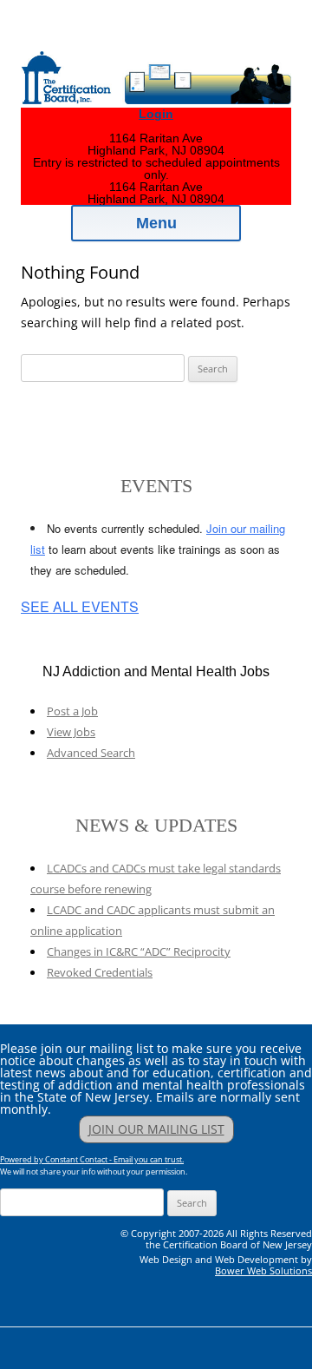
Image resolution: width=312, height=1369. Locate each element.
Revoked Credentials (100, 972)
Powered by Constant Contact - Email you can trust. (92, 1159)
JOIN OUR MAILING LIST (156, 1129)
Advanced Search (91, 752)
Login (156, 114)
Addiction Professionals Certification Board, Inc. (170, 36)
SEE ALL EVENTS (80, 606)
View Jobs (71, 732)
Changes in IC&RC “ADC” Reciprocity (139, 951)
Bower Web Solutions (263, 1270)
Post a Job (72, 711)
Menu (156, 223)
